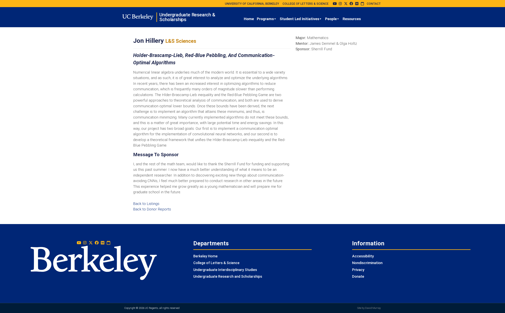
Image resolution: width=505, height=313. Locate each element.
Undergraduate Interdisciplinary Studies (225, 270)
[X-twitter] (346, 3)
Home (249, 19)
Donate (358, 276)
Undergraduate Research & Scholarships (187, 17)
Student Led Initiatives (299, 19)
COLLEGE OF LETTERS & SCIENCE (305, 4)
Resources (352, 19)
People (331, 19)
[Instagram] (340, 3)
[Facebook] (351, 3)
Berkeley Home (205, 256)
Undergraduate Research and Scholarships (227, 276)
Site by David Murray (369, 307)
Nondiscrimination (367, 263)
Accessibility (363, 256)
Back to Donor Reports (152, 209)
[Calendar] (362, 3)
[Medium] (357, 3)
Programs (265, 19)
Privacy (358, 269)
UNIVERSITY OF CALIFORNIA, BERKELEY (252, 4)
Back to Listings (146, 203)
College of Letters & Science (216, 263)
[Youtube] (335, 3)
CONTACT (374, 4)
